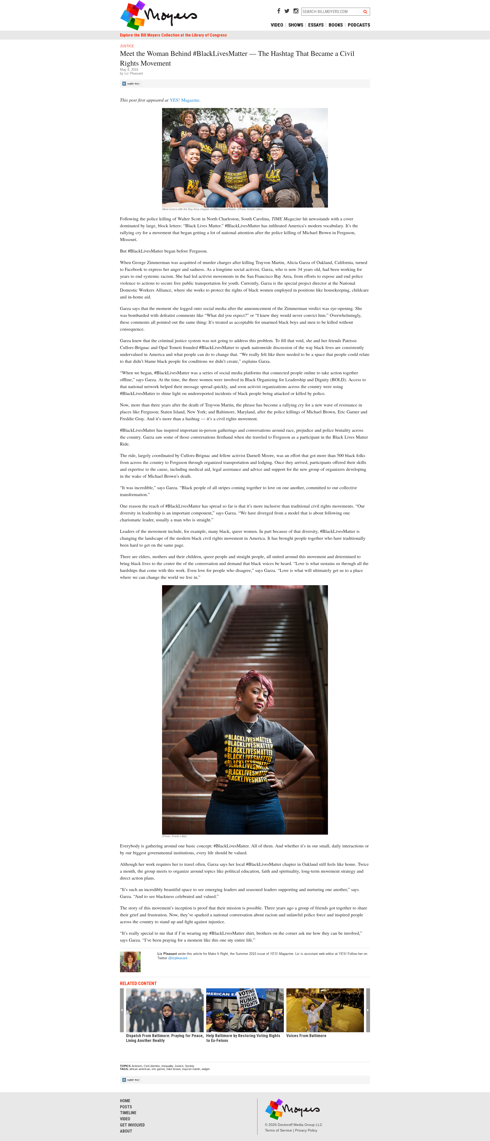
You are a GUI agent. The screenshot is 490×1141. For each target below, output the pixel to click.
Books (336, 25)
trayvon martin (191, 1069)
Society (189, 1065)
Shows (295, 25)
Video (277, 25)
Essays (316, 25)
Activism (137, 1065)
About (126, 1131)
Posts (126, 1106)
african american (139, 1069)
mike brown (173, 1069)
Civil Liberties (152, 1065)
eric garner (158, 1069)
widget (206, 1069)
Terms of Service (278, 1130)
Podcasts (359, 25)
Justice (127, 46)
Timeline (128, 1112)
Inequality (167, 1065)
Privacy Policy (306, 1130)
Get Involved (132, 1125)
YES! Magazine (184, 100)
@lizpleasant (177, 958)
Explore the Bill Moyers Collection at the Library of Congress (173, 35)
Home (125, 1100)
